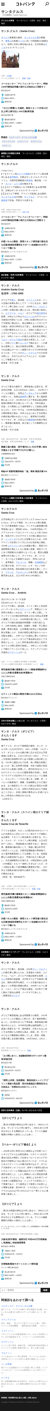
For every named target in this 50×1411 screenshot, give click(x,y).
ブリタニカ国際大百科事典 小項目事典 (17, 498)
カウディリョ (36, 141)
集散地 (4, 200)
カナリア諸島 (23, 174)
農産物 (31, 420)
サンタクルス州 (8, 197)
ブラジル (9, 572)
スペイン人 (31, 300)
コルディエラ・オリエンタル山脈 (23, 137)
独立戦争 (41, 313)
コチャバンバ (13, 546)
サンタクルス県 (31, 37)
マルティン (6, 146)
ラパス (21, 41)
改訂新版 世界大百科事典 (12, 275)
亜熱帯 (23, 396)
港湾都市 (14, 177)
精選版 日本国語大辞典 (10, 153)
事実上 (8, 41)
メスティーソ (22, 141)
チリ (14, 343)
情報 (24, 78)
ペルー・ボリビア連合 (11, 340)
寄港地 (29, 180)
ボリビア (5, 37)
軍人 (14, 300)
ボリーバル (29, 316)
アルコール (21, 562)
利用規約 (4, 1397)
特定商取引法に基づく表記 (17, 1397)
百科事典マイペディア (10, 952)
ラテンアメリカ (8, 141)
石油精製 (39, 562)
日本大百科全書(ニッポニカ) (13, 721)
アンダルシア (30, 393)
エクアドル (10, 313)
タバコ (8, 184)
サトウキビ (29, 197)
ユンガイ (24, 343)
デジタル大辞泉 (7, 21)
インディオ (10, 539)
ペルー (21, 313)
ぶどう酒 (18, 184)
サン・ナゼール (29, 353)
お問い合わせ (32, 1397)
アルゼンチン (22, 572)
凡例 (28, 78)
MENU (3, 4)
